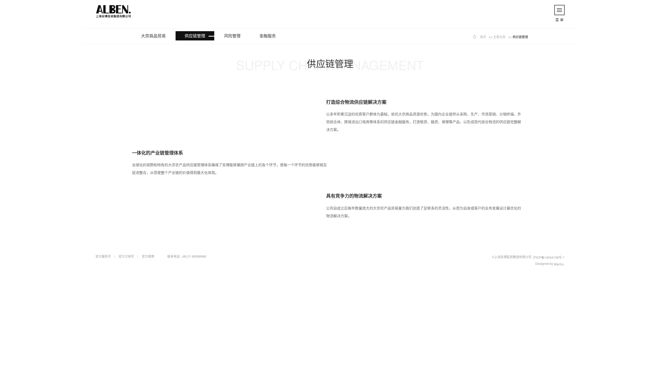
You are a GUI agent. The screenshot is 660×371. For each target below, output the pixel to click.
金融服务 (267, 36)
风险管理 (232, 36)
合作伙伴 (612, 144)
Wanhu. (559, 264)
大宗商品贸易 (153, 36)
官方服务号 (103, 256)
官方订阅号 (126, 256)
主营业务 (499, 37)
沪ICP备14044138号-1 (549, 257)
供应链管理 (195, 36)
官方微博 (148, 256)
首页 (47, 150)
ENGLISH (633, 5)
